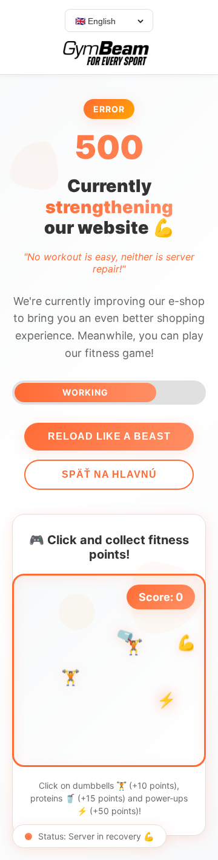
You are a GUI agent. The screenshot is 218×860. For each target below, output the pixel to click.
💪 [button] (186, 643)
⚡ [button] (166, 700)
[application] (109, 670)
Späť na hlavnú (109, 474)
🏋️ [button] (70, 677)
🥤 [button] (126, 636)
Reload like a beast (109, 436)
